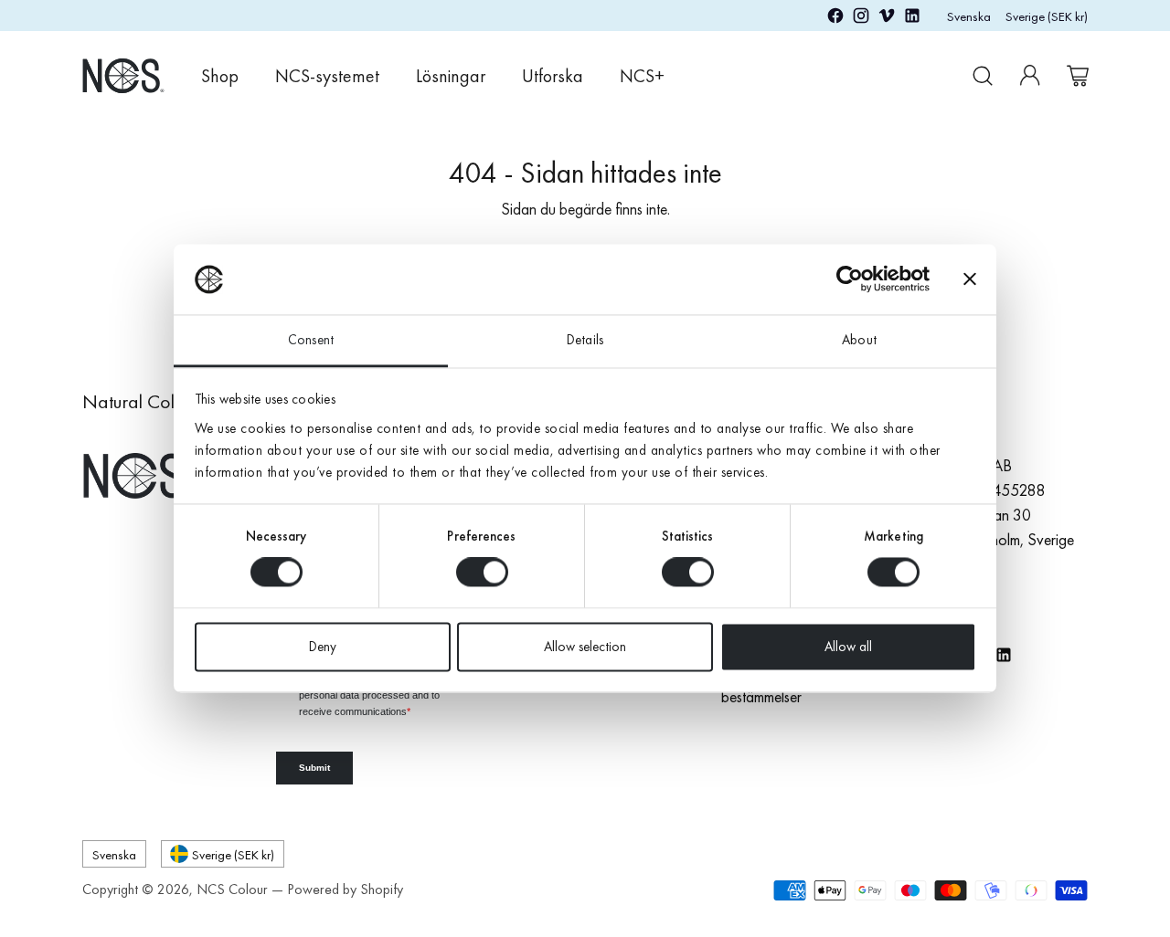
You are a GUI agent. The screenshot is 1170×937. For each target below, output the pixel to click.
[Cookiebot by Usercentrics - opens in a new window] (850, 279)
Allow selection (585, 646)
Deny (322, 646)
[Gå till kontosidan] (1030, 75)
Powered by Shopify (345, 889)
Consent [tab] (311, 340)
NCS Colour (232, 889)
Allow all (848, 646)
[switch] (482, 572)
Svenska (969, 16)
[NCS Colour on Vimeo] (887, 18)
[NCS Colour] (123, 75)
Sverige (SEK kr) (1046, 16)
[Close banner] (969, 279)
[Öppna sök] (982, 75)
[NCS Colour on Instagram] (861, 18)
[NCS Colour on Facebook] (835, 18)
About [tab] (859, 340)
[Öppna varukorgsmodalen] (1077, 75)
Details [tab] (585, 340)
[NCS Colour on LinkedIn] (912, 18)
